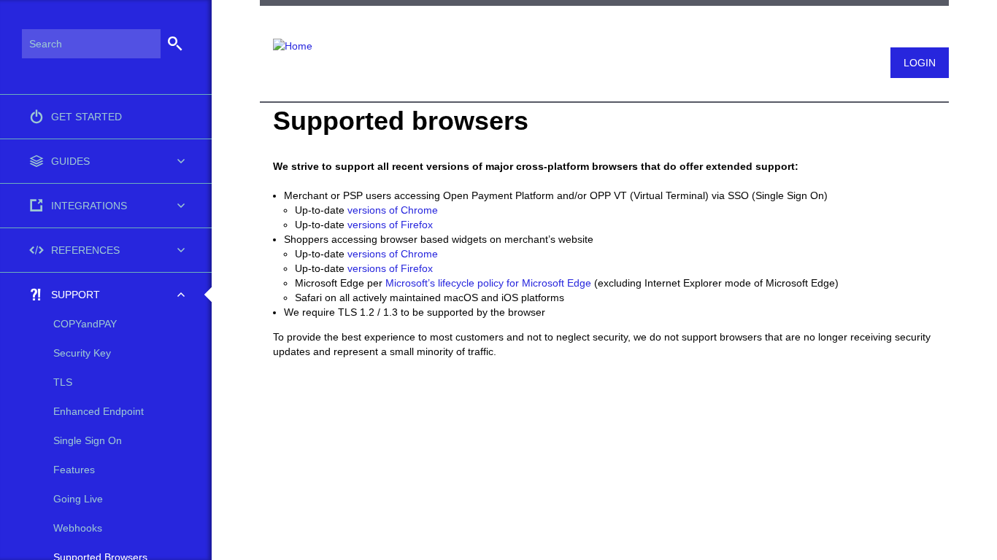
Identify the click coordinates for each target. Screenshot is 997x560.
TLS (62, 382)
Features (74, 469)
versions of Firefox (390, 224)
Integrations (89, 205)
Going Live (78, 499)
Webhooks (77, 528)
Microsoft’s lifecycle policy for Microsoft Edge (488, 283)
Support (75, 294)
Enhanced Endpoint (98, 411)
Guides (70, 161)
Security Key (82, 353)
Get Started (86, 116)
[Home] (286, 36)
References (85, 250)
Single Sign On (87, 440)
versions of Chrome (392, 210)
